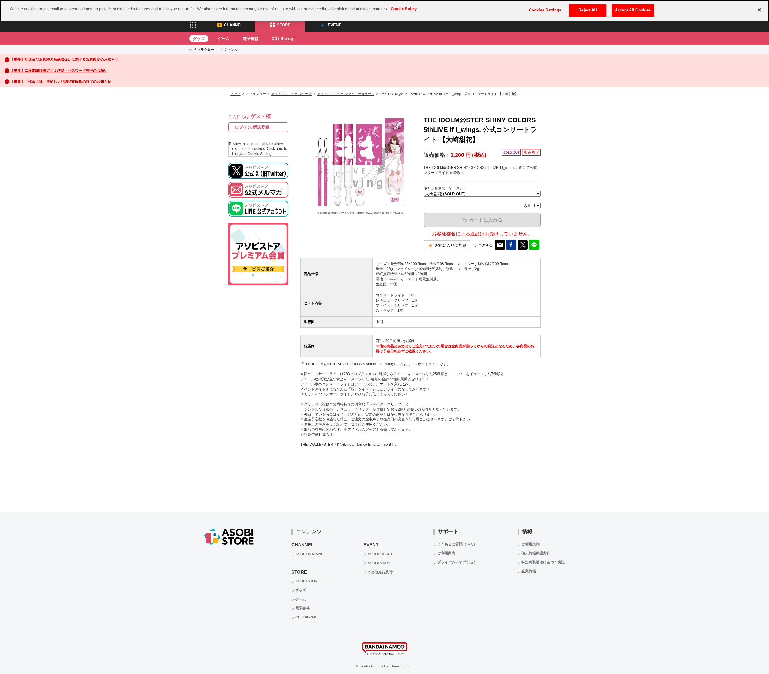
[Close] (759, 10)
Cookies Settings (545, 10)
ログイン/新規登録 (252, 127)
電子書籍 (250, 38)
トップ (236, 94)
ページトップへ (749, 654)
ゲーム (223, 38)
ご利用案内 (446, 553)
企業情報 (528, 571)
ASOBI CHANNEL (310, 554)
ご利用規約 (530, 544)
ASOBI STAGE (379, 563)
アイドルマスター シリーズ (291, 94)
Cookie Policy (404, 9)
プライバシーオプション (457, 562)
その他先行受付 (380, 572)
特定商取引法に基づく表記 (543, 562)
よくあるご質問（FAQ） (457, 544)
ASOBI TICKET (380, 554)
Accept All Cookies (633, 10)
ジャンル (231, 49)
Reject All (588, 10)
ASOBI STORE (307, 581)
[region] (384, 10)
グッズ (199, 38)
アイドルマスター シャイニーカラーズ (345, 94)
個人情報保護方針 (535, 553)
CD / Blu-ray (283, 38)
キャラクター (204, 49)
